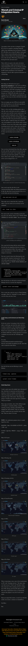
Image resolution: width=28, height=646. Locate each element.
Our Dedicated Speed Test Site (16, 634)
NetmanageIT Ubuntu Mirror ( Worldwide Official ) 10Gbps (14, 629)
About (14, 624)
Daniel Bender (5, 20)
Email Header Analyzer (11, 632)
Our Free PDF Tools (17, 630)
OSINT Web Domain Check (7, 630)
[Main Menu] (26, 2)
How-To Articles (5, 7)
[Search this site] (23, 2)
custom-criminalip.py (14, 141)
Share (24, 18)
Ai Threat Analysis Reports (19, 622)
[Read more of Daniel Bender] (3, 16)
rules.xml (14, 145)
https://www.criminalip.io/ (7, 85)
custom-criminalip (14, 137)
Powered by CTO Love (14, 625)
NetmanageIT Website (8, 622)
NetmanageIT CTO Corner (12, 619)
